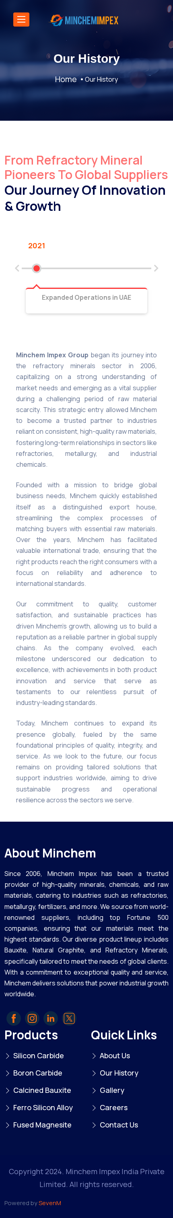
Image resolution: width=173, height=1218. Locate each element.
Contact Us (119, 1124)
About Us (115, 1055)
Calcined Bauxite (42, 1090)
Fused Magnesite (42, 1124)
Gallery (112, 1090)
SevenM (50, 1203)
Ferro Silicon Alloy (43, 1107)
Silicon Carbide (38, 1055)
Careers (114, 1107)
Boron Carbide (37, 1073)
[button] (17, 268)
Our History (119, 1073)
